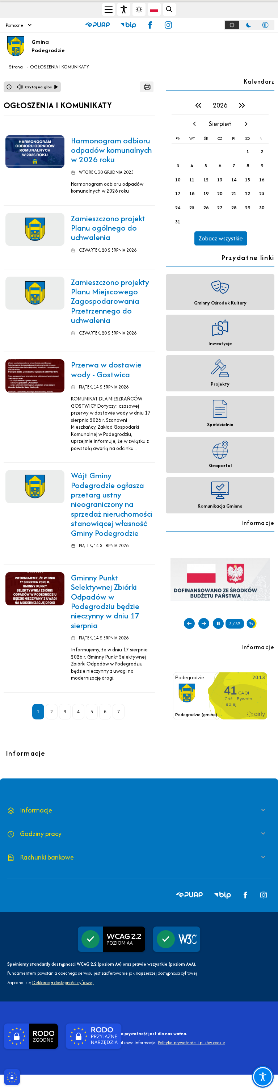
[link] (34, 151)
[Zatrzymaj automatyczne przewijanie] (218, 623)
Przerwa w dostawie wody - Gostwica (106, 369)
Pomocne (14, 25)
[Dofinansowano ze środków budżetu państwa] (220, 578)
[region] (220, 170)
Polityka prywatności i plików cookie (191, 1043)
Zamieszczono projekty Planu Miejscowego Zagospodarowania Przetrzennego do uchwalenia (110, 301)
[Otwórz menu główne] (108, 9)
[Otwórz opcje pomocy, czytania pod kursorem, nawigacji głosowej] (263, 1077)
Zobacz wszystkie (221, 238)
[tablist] (249, 25)
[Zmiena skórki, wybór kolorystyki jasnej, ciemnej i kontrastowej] (139, 9)
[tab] (232, 25)
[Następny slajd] (203, 623)
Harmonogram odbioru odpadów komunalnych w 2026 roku (111, 150)
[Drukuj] (146, 86)
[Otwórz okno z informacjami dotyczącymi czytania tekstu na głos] (9, 86)
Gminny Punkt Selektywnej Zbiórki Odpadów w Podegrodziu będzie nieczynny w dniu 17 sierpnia (105, 601)
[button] (97, 25)
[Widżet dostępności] (123, 9)
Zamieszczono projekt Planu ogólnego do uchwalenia (108, 228)
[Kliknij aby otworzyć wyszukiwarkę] (169, 9)
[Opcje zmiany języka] (154, 9)
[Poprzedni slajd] (189, 623)
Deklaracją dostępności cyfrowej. (63, 982)
